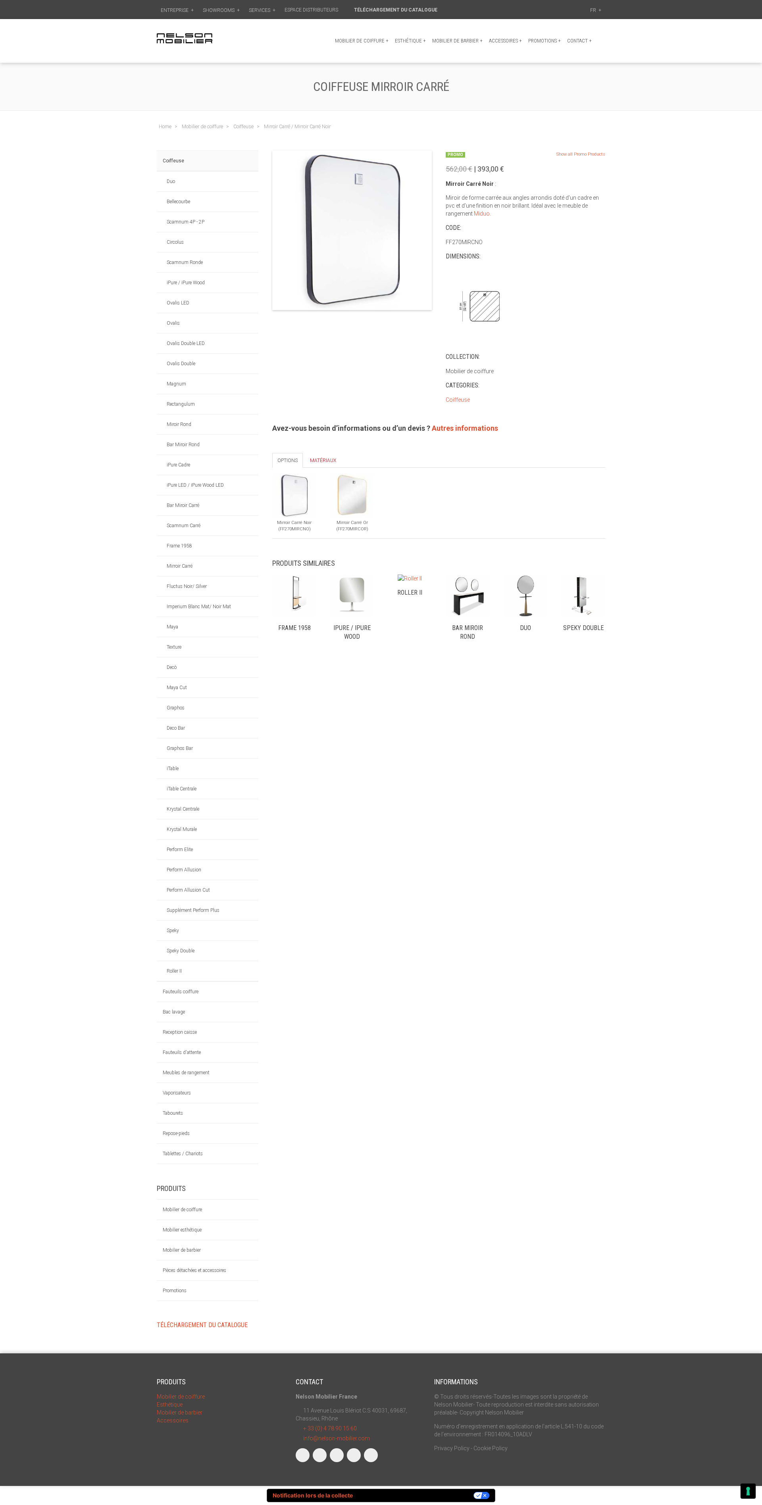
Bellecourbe (178, 201)
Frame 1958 (179, 546)
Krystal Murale (182, 829)
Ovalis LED (178, 303)
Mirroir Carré (179, 566)
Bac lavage (174, 1012)
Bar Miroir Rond (183, 444)
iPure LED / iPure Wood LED (195, 485)
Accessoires (505, 41)
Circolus (175, 242)
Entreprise (177, 10)
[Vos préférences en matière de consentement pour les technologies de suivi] (748, 1491)
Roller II (174, 971)
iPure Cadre (178, 465)
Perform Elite (180, 849)
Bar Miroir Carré (183, 505)
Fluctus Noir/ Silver (187, 586)
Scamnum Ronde (185, 262)
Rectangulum (181, 404)
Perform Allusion (184, 870)
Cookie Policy (490, 1448)
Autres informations (465, 428)
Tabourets (173, 1113)
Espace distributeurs (312, 10)
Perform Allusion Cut (188, 890)
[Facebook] (303, 1455)
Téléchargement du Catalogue (396, 10)
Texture (174, 647)
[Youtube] (354, 1455)
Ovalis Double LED (186, 343)
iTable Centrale (181, 789)
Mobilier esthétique (182, 1230)
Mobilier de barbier (457, 41)
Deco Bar (176, 728)
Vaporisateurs (177, 1093)
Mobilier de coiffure (362, 41)
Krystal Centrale (183, 809)
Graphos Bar (180, 748)
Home (165, 126)
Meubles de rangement (186, 1072)
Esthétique (410, 41)
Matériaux (323, 460)
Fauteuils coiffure (180, 991)
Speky (173, 930)
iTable (173, 768)
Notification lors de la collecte (313, 1495)
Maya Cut (177, 687)
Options (287, 460)
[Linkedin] (337, 1455)
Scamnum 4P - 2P (185, 222)
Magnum (176, 384)
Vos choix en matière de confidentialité (416, 1495)
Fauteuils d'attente (182, 1052)
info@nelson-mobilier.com (336, 1438)
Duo (171, 181)
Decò (172, 667)
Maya (172, 627)
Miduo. (482, 213)
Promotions (175, 1290)
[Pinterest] (371, 1455)
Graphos (176, 708)
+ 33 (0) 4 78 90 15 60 (330, 1428)
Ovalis (173, 323)
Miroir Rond (179, 424)
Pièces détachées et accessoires (194, 1270)
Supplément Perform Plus (193, 910)
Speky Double (180, 951)
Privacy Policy (452, 1448)
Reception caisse (180, 1032)
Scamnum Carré (183, 525)
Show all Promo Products (580, 154)
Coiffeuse (173, 161)
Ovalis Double (181, 363)
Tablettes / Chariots (183, 1153)
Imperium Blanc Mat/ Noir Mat (199, 606)
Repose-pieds (176, 1133)
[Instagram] (320, 1455)
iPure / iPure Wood (186, 282)
